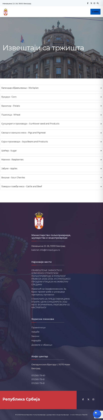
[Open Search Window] (97, 3)
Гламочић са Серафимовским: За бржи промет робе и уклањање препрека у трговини (48, 292)
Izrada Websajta (76, 415)
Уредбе (35, 332)
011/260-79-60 (38, 375)
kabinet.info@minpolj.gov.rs (45, 250)
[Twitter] (91, 3)
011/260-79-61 (38, 379)
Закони (35, 336)
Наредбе (36, 340)
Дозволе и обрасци (41, 345)
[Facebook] (88, 3)
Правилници (38, 327)
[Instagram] (94, 3)
